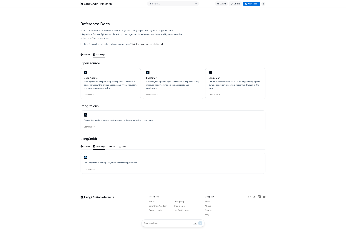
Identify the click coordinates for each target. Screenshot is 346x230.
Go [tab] (114, 146)
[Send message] (200, 223)
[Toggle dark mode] (263, 4)
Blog (207, 215)
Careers (208, 210)
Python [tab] (87, 54)
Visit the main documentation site (148, 44)
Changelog (179, 202)
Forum (151, 202)
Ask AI (223, 4)
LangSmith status (181, 210)
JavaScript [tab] (100, 54)
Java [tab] (124, 146)
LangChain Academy (158, 206)
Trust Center (179, 206)
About (208, 206)
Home (207, 202)
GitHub (237, 4)
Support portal (155, 210)
